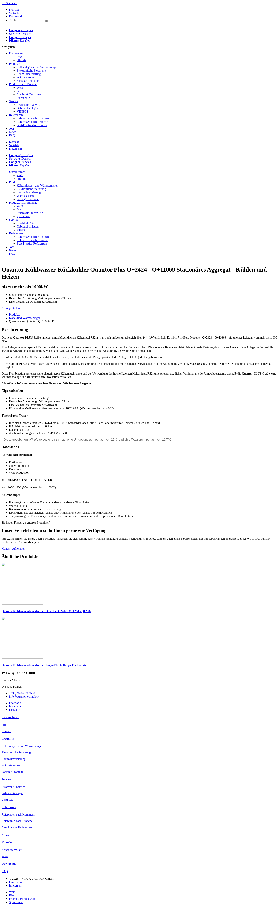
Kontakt (14, 9)
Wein (20, 87)
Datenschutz (16, 882)
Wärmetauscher (26, 77)
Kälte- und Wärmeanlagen (25, 318)
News (12, 132)
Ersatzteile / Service (28, 104)
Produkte (14, 63)
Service (13, 101)
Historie (21, 60)
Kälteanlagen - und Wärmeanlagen (37, 67)
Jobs (11, 128)
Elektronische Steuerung (31, 70)
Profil (20, 56)
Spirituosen (23, 97)
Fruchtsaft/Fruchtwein (30, 94)
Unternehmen (17, 53)
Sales (5, 856)
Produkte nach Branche (23, 84)
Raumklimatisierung (29, 74)
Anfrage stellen (11, 308)
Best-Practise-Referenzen (32, 125)
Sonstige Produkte (28, 80)
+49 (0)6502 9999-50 (22, 693)
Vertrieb (14, 13)
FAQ (12, 135)
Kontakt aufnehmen (13, 548)
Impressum (15, 885)
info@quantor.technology (24, 696)
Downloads (16, 16)
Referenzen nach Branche (32, 121)
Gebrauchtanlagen (28, 108)
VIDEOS (22, 111)
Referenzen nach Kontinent (33, 118)
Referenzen (16, 115)
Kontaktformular (11, 849)
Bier (19, 91)
